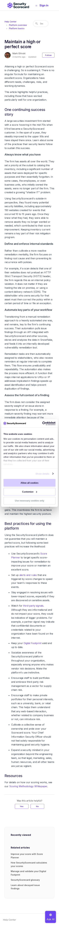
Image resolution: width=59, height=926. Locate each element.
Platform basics (17, 28)
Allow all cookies (29, 483)
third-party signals (33, 605)
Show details (42, 473)
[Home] (18, 5)
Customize (27, 491)
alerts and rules (28, 575)
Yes (21, 806)
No (37, 806)
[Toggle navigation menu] (36, 5)
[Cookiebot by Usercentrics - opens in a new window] (42, 423)
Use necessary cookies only (29, 500)
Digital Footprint (32, 643)
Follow (48, 55)
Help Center (10, 21)
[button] (45, 5)
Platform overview (18, 25)
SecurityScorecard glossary (25, 880)
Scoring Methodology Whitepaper (28, 786)
